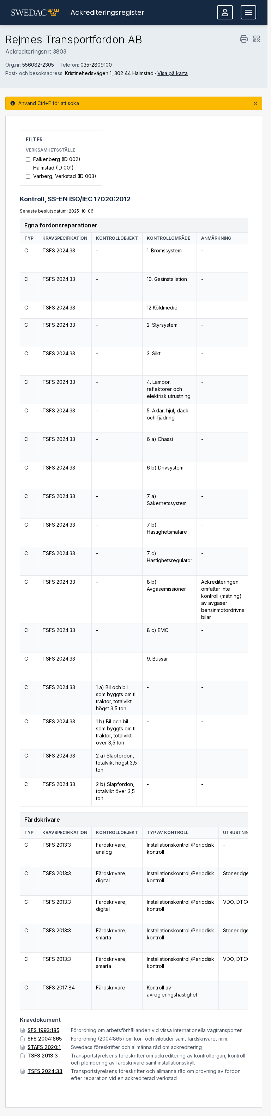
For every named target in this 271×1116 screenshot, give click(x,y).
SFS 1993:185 (43, 1030)
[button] (35, 12)
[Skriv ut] (243, 38)
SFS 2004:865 (45, 1039)
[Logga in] (225, 12)
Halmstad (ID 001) (53, 168)
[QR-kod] (256, 38)
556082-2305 (38, 65)
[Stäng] (255, 103)
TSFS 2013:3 (43, 1056)
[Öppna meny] (248, 12)
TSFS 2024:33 (45, 1071)
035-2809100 (96, 65)
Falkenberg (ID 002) (56, 159)
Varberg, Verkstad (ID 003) (64, 176)
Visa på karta (172, 73)
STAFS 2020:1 (44, 1047)
